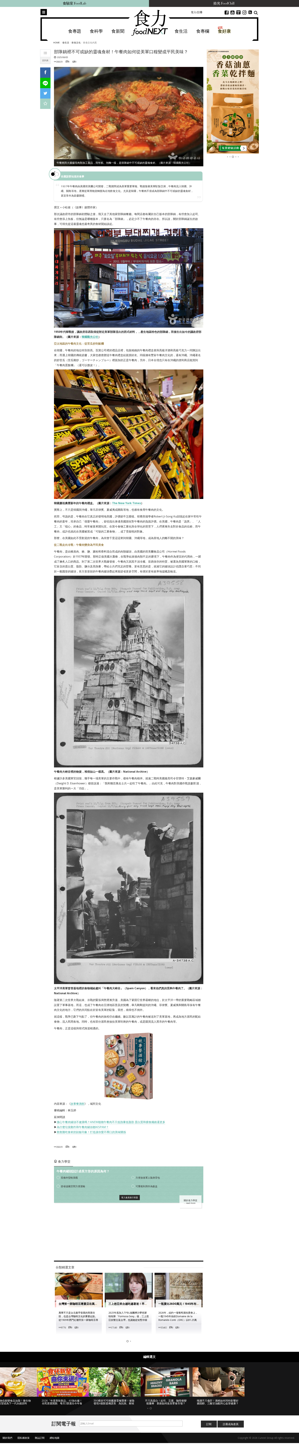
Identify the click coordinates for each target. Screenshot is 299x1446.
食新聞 (117, 31)
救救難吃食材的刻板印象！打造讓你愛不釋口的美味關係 (91, 1132)
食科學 (96, 31)
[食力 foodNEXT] (150, 23)
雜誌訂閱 (39, 1440)
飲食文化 (76, 42)
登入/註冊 (196, 12)
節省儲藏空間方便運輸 (73, 1186)
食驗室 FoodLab (74, 3)
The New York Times (126, 503)
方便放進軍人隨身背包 (148, 1177)
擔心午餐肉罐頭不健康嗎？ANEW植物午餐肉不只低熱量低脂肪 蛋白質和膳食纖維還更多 (111, 1122)
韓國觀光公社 (90, 337)
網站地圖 (54, 1440)
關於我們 (7, 1440)
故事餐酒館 (77, 1104)
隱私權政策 (23, 1440)
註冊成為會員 (230, 1427)
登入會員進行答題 (129, 1197)
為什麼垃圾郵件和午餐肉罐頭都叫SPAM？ (83, 1127)
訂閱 (208, 1427)
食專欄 (202, 31)
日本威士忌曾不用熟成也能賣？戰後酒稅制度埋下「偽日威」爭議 (198, 1303)
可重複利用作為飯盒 (146, 1186)
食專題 (74, 31)
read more (190, 1203)
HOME (56, 42)
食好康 (224, 31)
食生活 (181, 31)
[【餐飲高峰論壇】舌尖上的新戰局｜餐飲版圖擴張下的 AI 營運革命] (233, 101)
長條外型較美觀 (69, 1177)
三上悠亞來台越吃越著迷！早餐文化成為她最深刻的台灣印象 (96, 1303)
